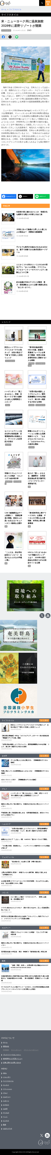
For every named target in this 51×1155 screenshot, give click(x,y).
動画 (4, 1125)
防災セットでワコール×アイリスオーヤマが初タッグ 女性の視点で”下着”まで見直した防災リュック (14, 352)
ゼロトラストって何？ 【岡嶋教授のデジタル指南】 (19, 780)
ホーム (5, 1042)
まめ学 (5, 1109)
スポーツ (6, 1101)
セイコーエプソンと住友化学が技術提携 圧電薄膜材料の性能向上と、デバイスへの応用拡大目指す (13, 436)
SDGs (5, 1073)
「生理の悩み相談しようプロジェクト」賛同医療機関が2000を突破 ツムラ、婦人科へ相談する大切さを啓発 (37, 396)
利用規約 (6, 1050)
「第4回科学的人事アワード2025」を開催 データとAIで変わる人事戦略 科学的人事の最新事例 (37, 518)
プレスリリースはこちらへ (12, 1055)
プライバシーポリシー (31, 1050)
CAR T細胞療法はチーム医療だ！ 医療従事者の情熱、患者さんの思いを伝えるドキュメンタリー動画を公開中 (13, 518)
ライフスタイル (6, 30)
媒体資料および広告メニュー (12, 1059)
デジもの (6, 1113)
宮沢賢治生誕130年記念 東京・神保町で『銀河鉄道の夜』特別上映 (24, 952)
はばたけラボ (7, 1128)
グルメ (7, 405)
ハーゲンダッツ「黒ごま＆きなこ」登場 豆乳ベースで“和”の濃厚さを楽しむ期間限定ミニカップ (13, 396)
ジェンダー (7, 1077)
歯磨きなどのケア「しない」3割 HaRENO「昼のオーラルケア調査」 (24, 839)
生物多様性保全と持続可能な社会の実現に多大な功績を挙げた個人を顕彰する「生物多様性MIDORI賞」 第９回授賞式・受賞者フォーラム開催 (25, 978)
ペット (5, 1117)
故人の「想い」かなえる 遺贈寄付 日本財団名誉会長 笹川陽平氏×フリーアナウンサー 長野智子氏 (37, 478)
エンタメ (6, 1085)
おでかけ (6, 1105)
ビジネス (31, 363)
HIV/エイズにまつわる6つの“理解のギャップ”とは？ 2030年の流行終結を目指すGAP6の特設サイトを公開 (37, 557)
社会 (29, 365)
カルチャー (9, 481)
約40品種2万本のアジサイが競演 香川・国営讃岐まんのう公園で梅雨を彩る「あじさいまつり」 (32, 284)
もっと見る (44, 720)
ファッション (7, 1089)
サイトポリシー (16, 1050)
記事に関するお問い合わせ (12, 1062)
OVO (29, 30)
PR (29, 487)
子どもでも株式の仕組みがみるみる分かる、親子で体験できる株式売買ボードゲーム (32, 249)
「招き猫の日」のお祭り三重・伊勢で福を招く (26, 862)
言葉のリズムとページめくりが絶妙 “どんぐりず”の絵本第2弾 (14, 475)
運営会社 (6, 1046)
